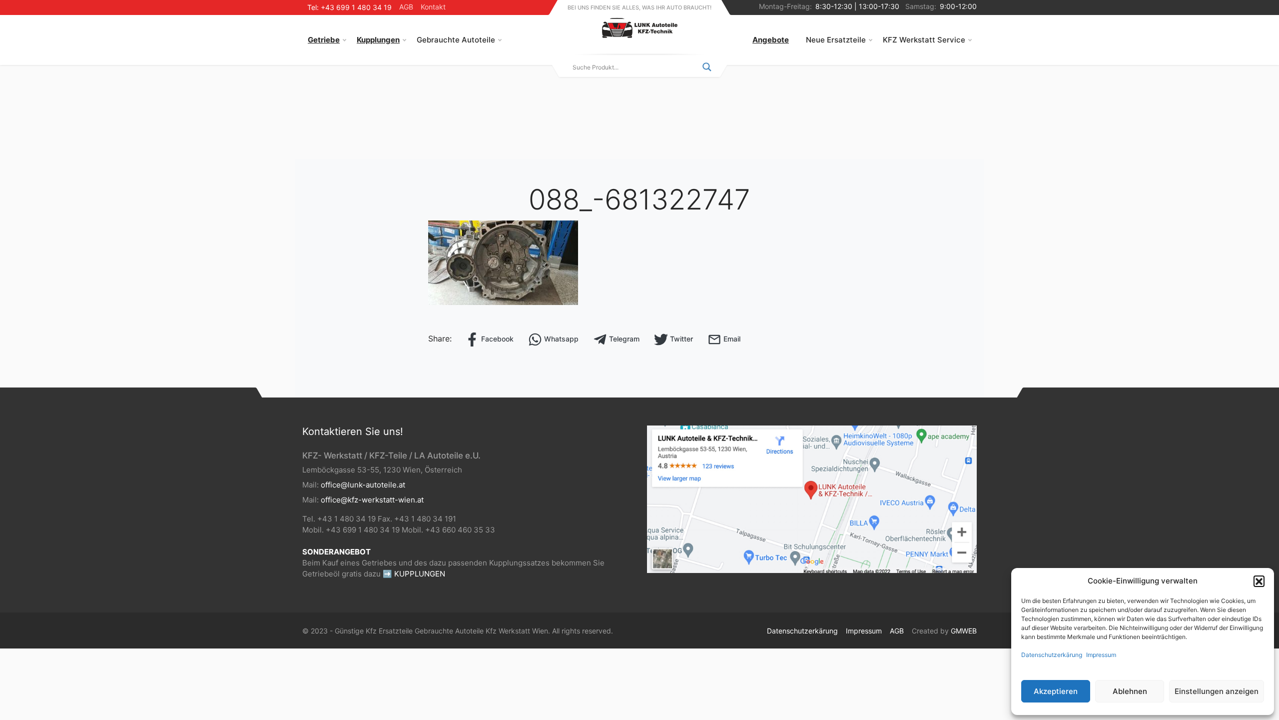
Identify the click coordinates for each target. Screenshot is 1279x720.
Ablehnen (1130, 691)
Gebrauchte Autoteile (456, 39)
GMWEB (964, 630)
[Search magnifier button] (707, 67)
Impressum (1101, 654)
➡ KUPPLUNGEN (414, 573)
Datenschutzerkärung (1051, 654)
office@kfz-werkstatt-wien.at (372, 499)
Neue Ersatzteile (836, 39)
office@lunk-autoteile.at (363, 485)
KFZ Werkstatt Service (924, 39)
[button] (1259, 581)
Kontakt (433, 6)
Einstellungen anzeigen (1217, 691)
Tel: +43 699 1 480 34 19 (349, 7)
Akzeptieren (1056, 691)
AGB (406, 6)
